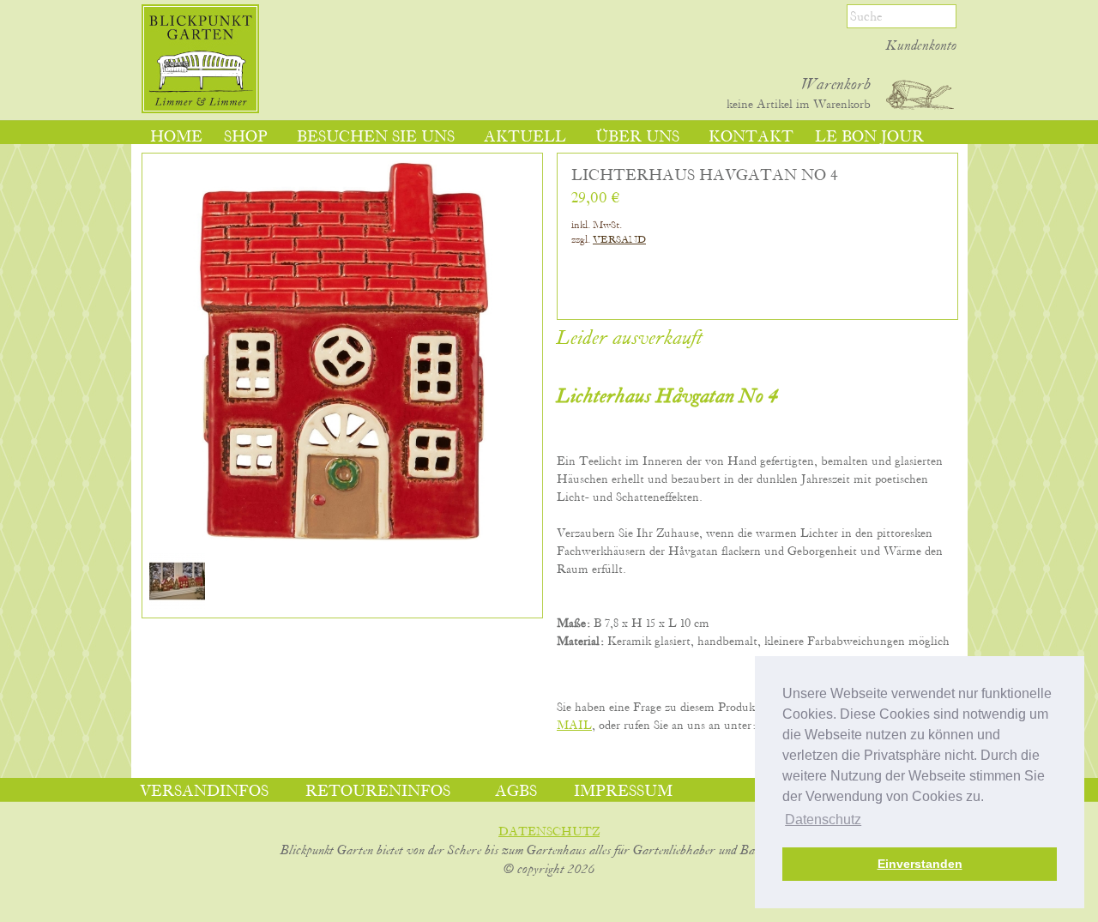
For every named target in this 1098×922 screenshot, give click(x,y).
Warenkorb (836, 84)
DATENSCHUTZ (549, 832)
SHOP (246, 137)
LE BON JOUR (869, 137)
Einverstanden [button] (920, 864)
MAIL (574, 725)
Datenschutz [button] (823, 819)
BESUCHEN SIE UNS (376, 137)
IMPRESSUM (623, 791)
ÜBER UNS (637, 137)
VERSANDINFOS (204, 791)
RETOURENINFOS (377, 791)
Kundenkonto (921, 46)
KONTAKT (751, 137)
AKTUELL (525, 137)
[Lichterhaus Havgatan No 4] (177, 605)
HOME (176, 137)
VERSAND (619, 239)
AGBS (516, 791)
